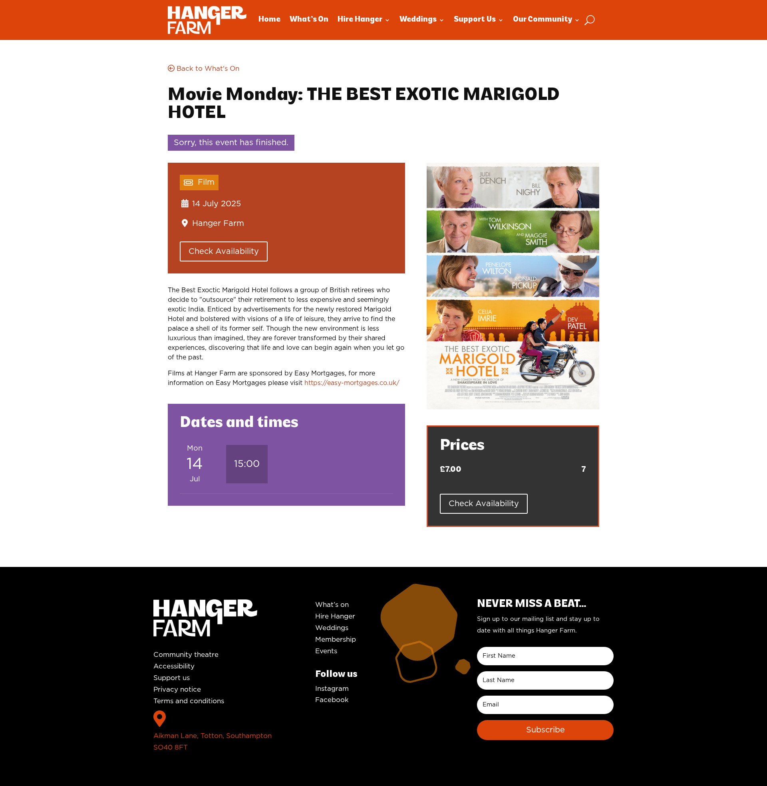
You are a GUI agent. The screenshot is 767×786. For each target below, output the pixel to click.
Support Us (475, 20)
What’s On (309, 20)
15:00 (247, 464)
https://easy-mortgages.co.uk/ (351, 383)
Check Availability (224, 251)
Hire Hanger (360, 20)
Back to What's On (207, 68)
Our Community (542, 20)
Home (269, 20)
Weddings (418, 20)
